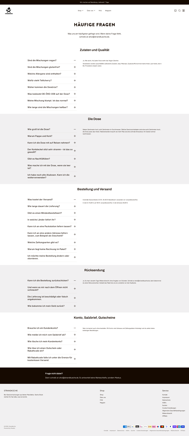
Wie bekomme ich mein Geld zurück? (46, 306)
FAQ (100, 10)
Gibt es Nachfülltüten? (39, 159)
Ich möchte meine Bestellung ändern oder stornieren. (48, 257)
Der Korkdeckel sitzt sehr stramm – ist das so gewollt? (50, 150)
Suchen (164, 405)
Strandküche (12, 426)
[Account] (175, 10)
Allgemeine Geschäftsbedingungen (173, 411)
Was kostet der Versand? (40, 199)
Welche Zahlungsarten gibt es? (43, 242)
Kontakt (164, 395)
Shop (80, 10)
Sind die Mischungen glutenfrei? (44, 67)
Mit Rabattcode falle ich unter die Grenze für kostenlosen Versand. (50, 358)
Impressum (166, 397)
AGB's (164, 403)
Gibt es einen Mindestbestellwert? (45, 213)
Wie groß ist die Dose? (39, 129)
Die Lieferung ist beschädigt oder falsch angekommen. (48, 297)
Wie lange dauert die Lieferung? (44, 206)
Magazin (108, 10)
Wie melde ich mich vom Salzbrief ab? (47, 335)
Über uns (90, 10)
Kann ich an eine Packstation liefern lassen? (50, 226)
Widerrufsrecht (167, 413)
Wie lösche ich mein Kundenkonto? (45, 341)
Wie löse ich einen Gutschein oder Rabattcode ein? (45, 349)
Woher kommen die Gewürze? (42, 87)
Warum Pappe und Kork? (40, 136)
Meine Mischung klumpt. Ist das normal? (48, 100)
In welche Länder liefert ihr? (42, 219)
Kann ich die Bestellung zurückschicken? (48, 280)
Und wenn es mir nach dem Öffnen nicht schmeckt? (48, 288)
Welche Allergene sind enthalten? (44, 74)
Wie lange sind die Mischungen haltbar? (48, 107)
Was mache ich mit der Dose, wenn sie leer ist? (49, 166)
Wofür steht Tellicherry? (40, 80)
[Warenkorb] (183, 10)
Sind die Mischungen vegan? (42, 60)
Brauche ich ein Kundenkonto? (43, 328)
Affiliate (164, 416)
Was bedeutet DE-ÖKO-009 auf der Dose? (49, 94)
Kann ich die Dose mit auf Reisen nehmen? (49, 143)
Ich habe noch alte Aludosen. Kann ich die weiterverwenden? (48, 176)
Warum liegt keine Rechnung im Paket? (47, 249)
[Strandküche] (9, 10)
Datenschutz (166, 400)
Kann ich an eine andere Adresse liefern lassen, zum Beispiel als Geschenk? (48, 234)
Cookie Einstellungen (169, 408)
